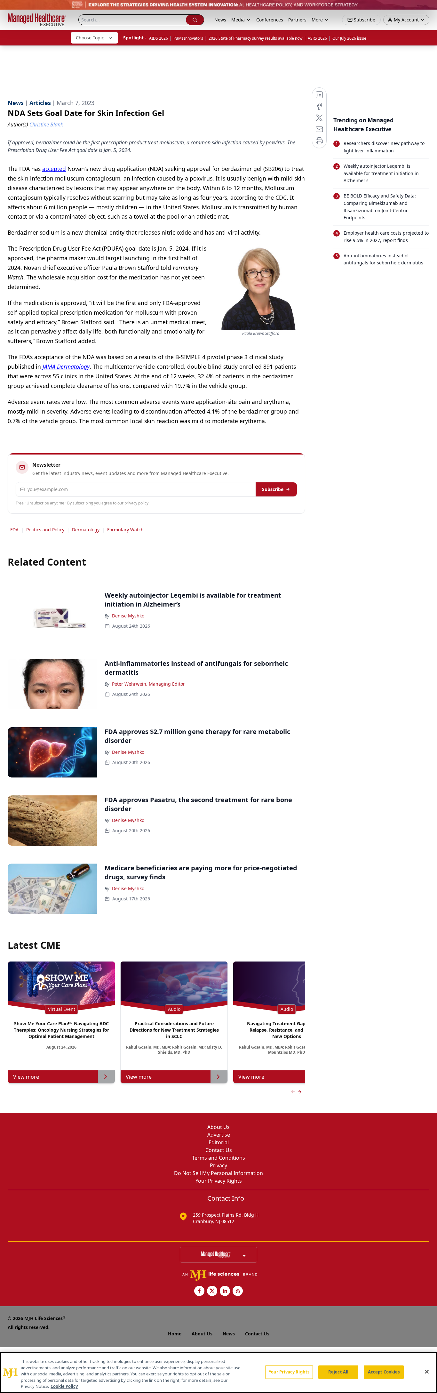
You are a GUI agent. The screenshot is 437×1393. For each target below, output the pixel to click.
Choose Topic (90, 38)
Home (174, 1334)
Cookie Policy (64, 1386)
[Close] (427, 1372)
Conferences (269, 20)
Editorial (219, 1142)
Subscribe (272, 489)
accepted (54, 169)
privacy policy (136, 503)
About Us (218, 1127)
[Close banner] (428, 8)
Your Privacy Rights (218, 1180)
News (220, 20)
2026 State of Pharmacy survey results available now (255, 38)
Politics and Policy (45, 530)
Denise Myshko (128, 616)
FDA (14, 530)
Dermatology (85, 530)
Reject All (338, 1372)
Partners (297, 20)
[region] (218, 1372)
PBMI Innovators (188, 38)
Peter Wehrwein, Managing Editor (148, 684)
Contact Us (218, 1150)
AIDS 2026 (158, 38)
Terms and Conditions (218, 1157)
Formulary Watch (125, 530)
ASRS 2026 (317, 38)
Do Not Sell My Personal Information (218, 1173)
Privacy (218, 1165)
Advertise (218, 1134)
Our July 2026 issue (349, 38)
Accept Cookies (384, 1372)
